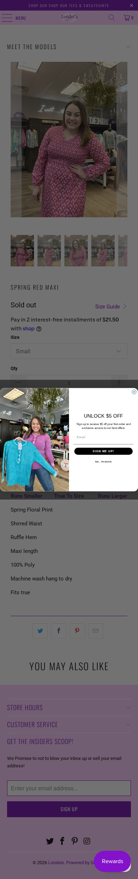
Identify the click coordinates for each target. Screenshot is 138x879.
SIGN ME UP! (103, 451)
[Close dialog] (134, 392)
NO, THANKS (103, 461)
